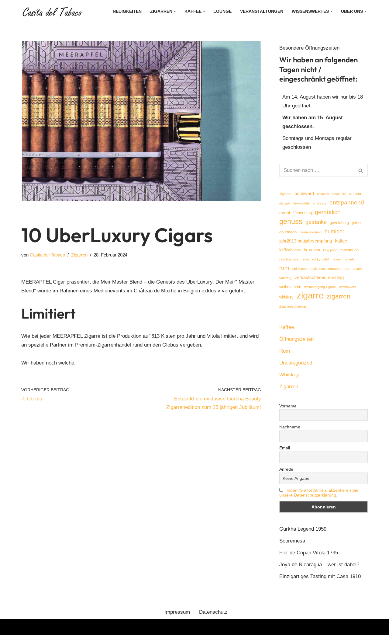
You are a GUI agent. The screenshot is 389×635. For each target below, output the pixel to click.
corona (355, 193)
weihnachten (290, 286)
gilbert (356, 223)
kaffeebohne (290, 250)
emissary (319, 203)
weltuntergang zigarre (320, 287)
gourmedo (288, 232)
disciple (284, 203)
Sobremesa (292, 541)
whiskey (286, 297)
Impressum (177, 612)
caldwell (323, 194)
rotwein (337, 259)
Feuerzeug (302, 213)
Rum (284, 351)
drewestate (301, 203)
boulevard (304, 193)
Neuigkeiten (127, 11)
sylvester (318, 268)
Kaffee (286, 327)
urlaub (357, 268)
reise (305, 259)
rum (284, 268)
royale (349, 259)
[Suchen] (361, 170)
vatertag (285, 278)
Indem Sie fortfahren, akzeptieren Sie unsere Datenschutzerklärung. (318, 492)
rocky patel (320, 259)
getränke (316, 222)
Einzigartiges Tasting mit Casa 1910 (320, 576)
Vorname (288, 405)
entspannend (346, 202)
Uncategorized (295, 363)
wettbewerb (347, 287)
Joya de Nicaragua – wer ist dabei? (319, 564)
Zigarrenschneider (292, 306)
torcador (334, 268)
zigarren (338, 296)
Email (284, 447)
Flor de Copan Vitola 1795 (308, 553)
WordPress (86, 627)
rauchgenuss (289, 259)
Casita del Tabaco (47, 254)
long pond (330, 250)
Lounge (222, 11)
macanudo (349, 250)
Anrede (286, 469)
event (284, 212)
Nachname (289, 426)
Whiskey (289, 375)
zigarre (310, 295)
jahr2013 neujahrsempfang (305, 240)
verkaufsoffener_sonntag (319, 277)
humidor (334, 232)
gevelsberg (339, 222)
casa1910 (339, 194)
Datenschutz (213, 612)
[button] (175, 11)
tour (346, 268)
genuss (290, 221)
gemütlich (328, 212)
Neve (27, 627)
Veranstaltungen (261, 11)
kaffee (341, 240)
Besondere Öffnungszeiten (309, 48)
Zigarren (79, 254)
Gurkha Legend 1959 (302, 529)
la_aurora (312, 250)
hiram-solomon (311, 232)
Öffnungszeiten (296, 339)
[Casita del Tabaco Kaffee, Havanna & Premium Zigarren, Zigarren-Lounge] (53, 11)
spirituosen (300, 268)
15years (285, 194)
